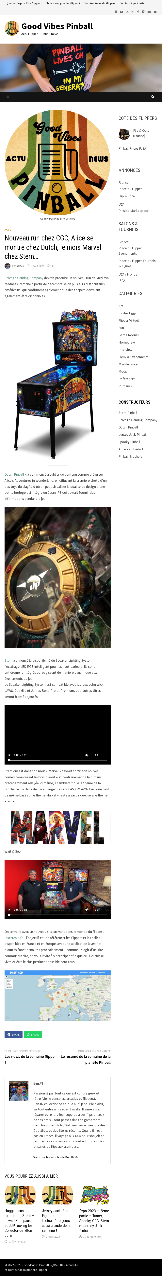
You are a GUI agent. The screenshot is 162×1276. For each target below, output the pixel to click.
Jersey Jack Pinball (133, 434)
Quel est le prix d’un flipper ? (24, 3)
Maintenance (128, 364)
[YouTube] (122, 11)
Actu (8, 229)
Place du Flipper (130, 188)
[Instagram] (133, 11)
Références (127, 378)
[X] (128, 11)
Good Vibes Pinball (57, 25)
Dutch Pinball (128, 427)
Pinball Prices (128, 148)
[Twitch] (143, 11)
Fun (121, 327)
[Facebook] (116, 11)
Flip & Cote (141, 130)
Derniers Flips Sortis (132, 3)
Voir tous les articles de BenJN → (55, 1157)
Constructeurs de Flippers (100, 3)
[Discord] (149, 11)
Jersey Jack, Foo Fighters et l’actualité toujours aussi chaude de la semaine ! (56, 1220)
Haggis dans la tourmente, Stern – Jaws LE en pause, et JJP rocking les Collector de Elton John (19, 1223)
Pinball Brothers (130, 456)
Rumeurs (125, 386)
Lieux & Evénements (134, 357)
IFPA (122, 280)
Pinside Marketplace (134, 210)
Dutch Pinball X (16, 474)
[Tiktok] (138, 11)
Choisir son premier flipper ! (63, 3)
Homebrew (127, 342)
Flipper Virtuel (129, 320)
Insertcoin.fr (14, 937)
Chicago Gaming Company (24, 278)
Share (16, 1034)
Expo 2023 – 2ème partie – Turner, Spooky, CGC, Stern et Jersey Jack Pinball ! (94, 1221)
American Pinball (131, 449)
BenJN (20, 266)
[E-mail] (155, 11)
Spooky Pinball (129, 442)
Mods (123, 371)
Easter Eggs (128, 313)
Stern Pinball (128, 412)
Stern (8, 660)
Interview (125, 349)
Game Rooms (129, 335)
